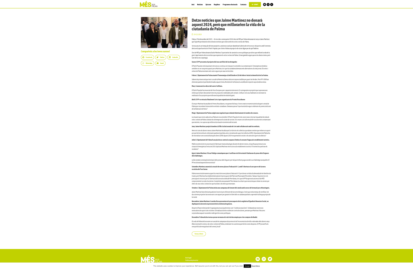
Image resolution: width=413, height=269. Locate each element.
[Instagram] (268, 4)
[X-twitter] (271, 4)
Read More (255, 266)
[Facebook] (264, 4)
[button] (147, 57)
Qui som (208, 4)
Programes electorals (230, 4)
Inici (193, 4)
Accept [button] (247, 266)
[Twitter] (270, 259)
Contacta (243, 4)
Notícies (200, 4)
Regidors (217, 4)
